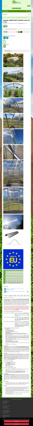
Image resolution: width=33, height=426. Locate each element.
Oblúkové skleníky (13, 17)
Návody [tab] (21, 295)
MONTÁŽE (4, 417)
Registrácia (19, 8)
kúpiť (19, 31)
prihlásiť (14, 8)
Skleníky (9, 17)
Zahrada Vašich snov (5, 17)
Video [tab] (18, 295)
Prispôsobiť (16, 424)
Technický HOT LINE (5, 412)
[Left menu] (29, 14)
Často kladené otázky (6, 416)
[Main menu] (29, 11)
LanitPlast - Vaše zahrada (16, 2)
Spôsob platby (5, 403)
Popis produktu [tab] (6, 295)
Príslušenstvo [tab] (10, 295)
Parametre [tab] (15, 295)
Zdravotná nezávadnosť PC (7, 411)
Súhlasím (16, 421)
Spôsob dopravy (5, 402)
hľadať (29, 5)
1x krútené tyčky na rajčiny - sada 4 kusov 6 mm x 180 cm (17, 288)
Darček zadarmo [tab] (6, 286)
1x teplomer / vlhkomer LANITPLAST (14, 291)
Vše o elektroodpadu (6, 410)
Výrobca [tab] (28, 295)
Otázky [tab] (25, 295)
